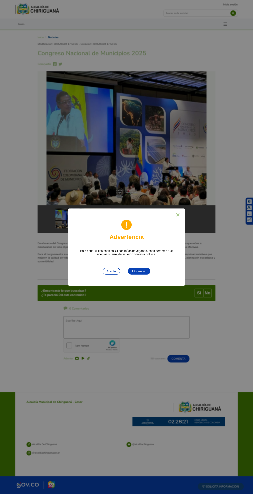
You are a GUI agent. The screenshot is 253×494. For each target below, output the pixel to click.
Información (139, 271)
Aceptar (111, 271)
